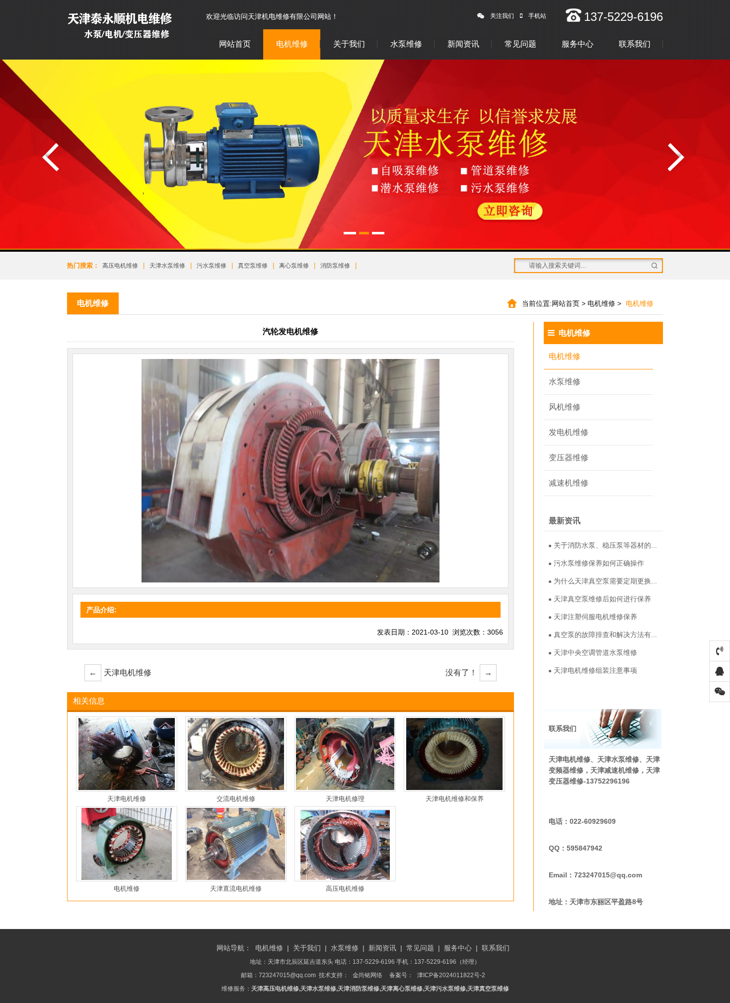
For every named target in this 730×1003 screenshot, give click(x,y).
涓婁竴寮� (50, 157)
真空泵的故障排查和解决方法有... (605, 635)
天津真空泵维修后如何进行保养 (602, 599)
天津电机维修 (120, 672)
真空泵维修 (253, 265)
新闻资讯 (463, 44)
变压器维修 (568, 457)
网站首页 (235, 44)
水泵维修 (406, 44)
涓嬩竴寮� (676, 157)
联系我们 (635, 44)
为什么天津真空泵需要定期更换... (605, 581)
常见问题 (520, 44)
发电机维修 (568, 432)
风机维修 (565, 407)
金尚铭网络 (367, 975)
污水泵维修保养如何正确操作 (599, 563)
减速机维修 (568, 483)
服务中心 (577, 44)
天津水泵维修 (167, 265)
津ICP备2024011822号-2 (451, 975)
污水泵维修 (211, 265)
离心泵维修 (294, 265)
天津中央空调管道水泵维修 (595, 652)
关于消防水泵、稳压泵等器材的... (605, 545)
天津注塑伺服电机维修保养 (595, 617)
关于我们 (349, 44)
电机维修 (292, 44)
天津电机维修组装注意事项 (595, 670)
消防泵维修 (335, 265)
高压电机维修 (120, 265)
